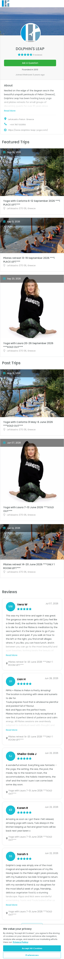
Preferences (31, 955)
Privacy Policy (20, 942)
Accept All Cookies (32, 948)
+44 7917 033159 (18, 124)
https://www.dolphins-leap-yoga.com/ (28, 130)
